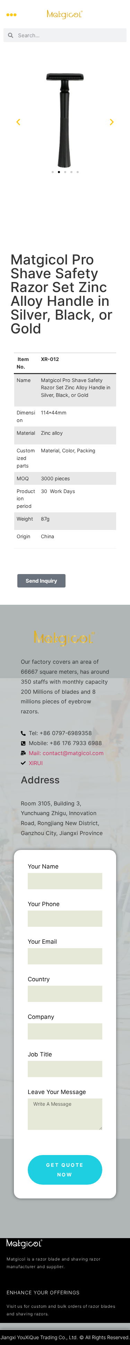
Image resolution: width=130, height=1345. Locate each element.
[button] (11, 14)
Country (39, 979)
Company (41, 1017)
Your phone (44, 904)
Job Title (40, 1055)
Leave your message (57, 1092)
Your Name (43, 867)
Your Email (42, 942)
